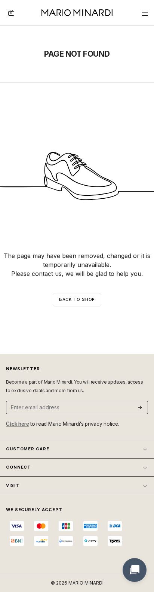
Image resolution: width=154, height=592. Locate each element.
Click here (17, 424)
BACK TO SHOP (77, 299)
